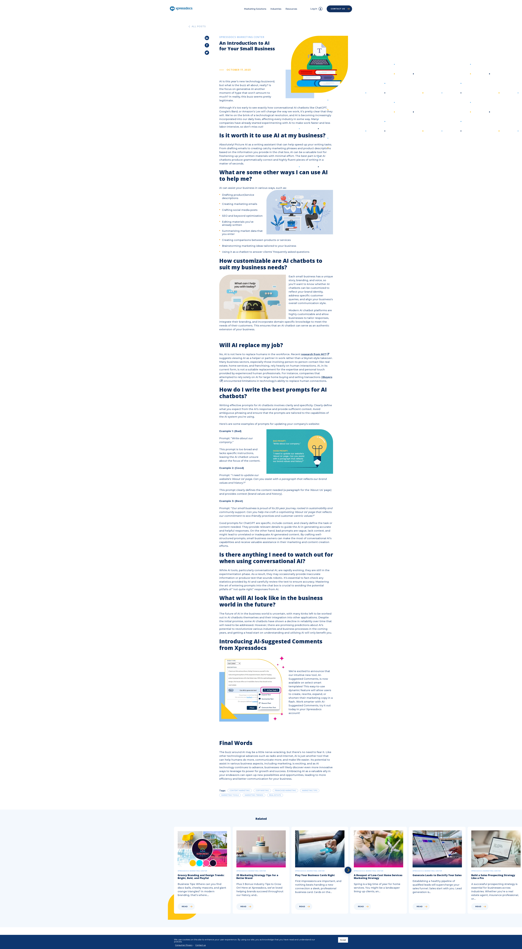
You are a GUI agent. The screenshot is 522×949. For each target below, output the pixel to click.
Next (348, 870)
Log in (313, 8)
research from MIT (313, 354)
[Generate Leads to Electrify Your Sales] (438, 870)
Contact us (200, 945)
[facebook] (207, 45)
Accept (343, 940)
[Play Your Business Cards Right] (320, 870)
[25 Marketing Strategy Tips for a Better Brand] (262, 870)
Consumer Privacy (183, 945)
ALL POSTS (199, 26)
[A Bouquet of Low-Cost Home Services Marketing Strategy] (379, 870)
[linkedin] (207, 38)
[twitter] (207, 52)
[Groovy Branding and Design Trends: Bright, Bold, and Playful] (203, 870)
